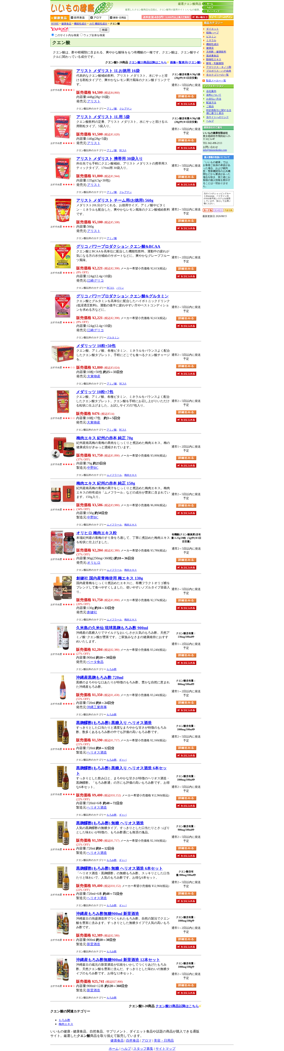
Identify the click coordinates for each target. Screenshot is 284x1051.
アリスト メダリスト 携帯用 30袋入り (109, 158)
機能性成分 (80, 23)
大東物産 (93, 376)
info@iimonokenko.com (215, 150)
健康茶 (210, 48)
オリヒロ (93, 562)
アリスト (93, 101)
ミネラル (211, 40)
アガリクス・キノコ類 (218, 67)
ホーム (114, 1048)
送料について (213, 94)
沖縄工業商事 (97, 707)
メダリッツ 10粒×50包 (96, 346)
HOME (55, 23)
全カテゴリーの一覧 (217, 74)
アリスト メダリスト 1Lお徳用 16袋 (108, 71)
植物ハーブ (212, 32)
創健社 (92, 612)
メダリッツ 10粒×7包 (94, 392)
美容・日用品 (164, 1040)
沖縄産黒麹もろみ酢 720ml (99, 677)
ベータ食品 (95, 662)
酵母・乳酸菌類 (215, 63)
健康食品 (66, 23)
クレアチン (125, 108)
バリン (120, 287)
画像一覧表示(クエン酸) (185, 62)
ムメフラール (114, 475)
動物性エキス (213, 59)
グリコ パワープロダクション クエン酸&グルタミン (122, 296)
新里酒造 (93, 944)
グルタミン (113, 337)
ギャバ (123, 759)
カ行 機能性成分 (98, 23)
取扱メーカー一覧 (216, 80)
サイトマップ (165, 1048)
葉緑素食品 (212, 55)
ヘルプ (210, 120)
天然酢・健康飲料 (216, 51)
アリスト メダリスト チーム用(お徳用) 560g (114, 200)
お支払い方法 (213, 98)
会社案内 (211, 91)
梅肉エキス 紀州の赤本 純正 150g (105, 483)
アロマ (147, 1040)
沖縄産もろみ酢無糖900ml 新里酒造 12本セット (118, 960)
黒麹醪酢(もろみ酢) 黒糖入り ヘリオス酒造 (114, 723)
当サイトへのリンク (217, 117)
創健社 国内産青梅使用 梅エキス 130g (109, 578)
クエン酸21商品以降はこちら (148, 62)
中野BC (92, 467)
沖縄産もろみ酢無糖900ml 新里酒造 (107, 913)
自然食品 (132, 1040)
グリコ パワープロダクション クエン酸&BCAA (118, 246)
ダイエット (212, 28)
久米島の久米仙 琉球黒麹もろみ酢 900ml (112, 628)
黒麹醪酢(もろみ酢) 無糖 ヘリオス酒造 (110, 823)
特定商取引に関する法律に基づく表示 (218, 112)
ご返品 (210, 106)
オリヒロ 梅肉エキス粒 (96, 533)
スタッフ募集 (143, 1048)
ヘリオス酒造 (97, 752)
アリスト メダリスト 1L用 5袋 (103, 117)
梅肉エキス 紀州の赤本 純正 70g (104, 438)
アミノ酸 (112, 108)
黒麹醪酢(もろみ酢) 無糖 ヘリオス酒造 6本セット (119, 868)
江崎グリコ (95, 280)
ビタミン (211, 36)
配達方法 (211, 102)
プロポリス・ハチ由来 (218, 70)
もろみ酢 (112, 669)
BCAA (122, 150)
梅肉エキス (130, 475)
